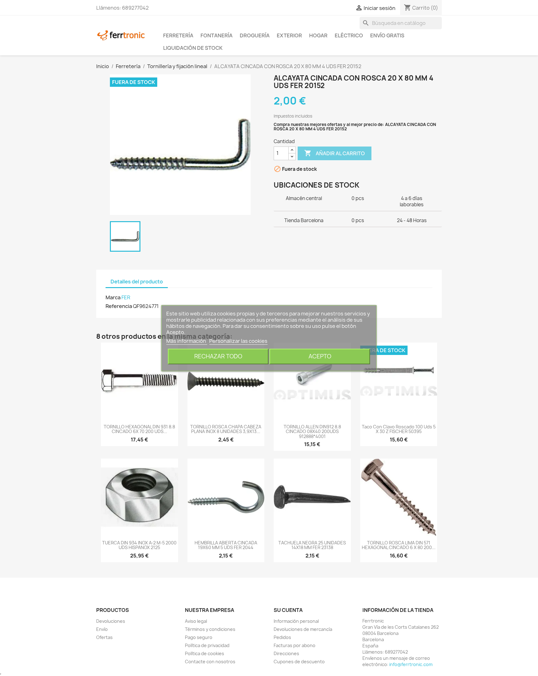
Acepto (320, 356)
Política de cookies (204, 653)
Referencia (119, 306)
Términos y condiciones (210, 629)
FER (125, 297)
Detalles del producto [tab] (137, 281)
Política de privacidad (207, 645)
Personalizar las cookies (238, 341)
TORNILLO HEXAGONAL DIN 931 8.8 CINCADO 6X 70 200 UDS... (139, 429)
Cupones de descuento (299, 661)
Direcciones (286, 653)
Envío (102, 629)
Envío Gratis (387, 35)
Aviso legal (196, 621)
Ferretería (178, 35)
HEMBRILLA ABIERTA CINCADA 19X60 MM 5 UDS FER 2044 (226, 545)
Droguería (255, 35)
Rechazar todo (218, 356)
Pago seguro (198, 637)
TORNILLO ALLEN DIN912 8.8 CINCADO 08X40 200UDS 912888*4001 (312, 431)
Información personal (296, 621)
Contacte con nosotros (210, 661)
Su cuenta (288, 610)
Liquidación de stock (193, 47)
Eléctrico (349, 35)
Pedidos (282, 637)
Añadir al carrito (334, 153)
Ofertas (104, 637)
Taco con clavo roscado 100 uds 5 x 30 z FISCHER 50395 (399, 429)
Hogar (318, 35)
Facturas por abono (294, 645)
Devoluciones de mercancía (303, 629)
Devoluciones (110, 621)
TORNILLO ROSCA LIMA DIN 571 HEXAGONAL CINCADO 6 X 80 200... (399, 545)
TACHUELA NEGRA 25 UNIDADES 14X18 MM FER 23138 (312, 545)
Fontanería (217, 35)
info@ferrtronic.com (410, 664)
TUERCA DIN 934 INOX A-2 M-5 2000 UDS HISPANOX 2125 (139, 545)
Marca (113, 297)
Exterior (289, 35)
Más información (186, 341)
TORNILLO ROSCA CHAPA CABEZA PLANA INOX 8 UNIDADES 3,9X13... (225, 429)
